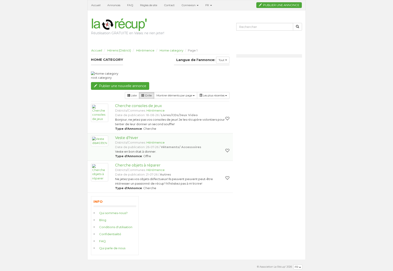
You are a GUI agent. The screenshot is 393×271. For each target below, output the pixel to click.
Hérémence (145, 50)
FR (297, 267)
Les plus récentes (213, 95)
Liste (133, 95)
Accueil (96, 5)
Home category (171, 50)
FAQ (130, 5)
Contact (169, 5)
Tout (222, 60)
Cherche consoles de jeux (138, 106)
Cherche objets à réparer (138, 165)
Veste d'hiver (126, 138)
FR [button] (207, 5)
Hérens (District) (119, 50)
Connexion (188, 5)
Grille (148, 95)
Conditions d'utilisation (115, 227)
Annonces (113, 5)
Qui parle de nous (112, 248)
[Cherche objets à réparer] (99, 172)
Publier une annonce (280, 5)
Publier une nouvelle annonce (121, 86)
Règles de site (148, 5)
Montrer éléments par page (174, 95)
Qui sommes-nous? (113, 213)
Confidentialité (110, 234)
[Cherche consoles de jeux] (99, 113)
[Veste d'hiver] (99, 141)
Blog (102, 220)
